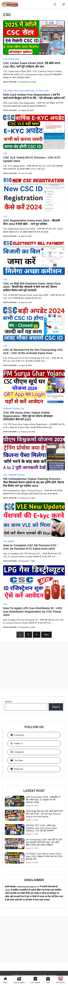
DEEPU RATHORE (10, 82)
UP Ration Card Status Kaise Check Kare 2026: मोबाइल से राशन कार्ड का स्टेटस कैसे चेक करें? (44, 856)
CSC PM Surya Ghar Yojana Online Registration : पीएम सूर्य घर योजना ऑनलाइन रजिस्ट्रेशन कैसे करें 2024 (28, 416)
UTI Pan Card (42, 91)
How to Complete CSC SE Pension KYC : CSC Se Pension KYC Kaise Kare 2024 (30, 547)
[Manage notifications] (60, 978)
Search (8, 701)
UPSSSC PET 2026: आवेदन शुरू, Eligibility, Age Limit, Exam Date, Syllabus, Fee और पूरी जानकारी (42, 828)
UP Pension (60, 982)
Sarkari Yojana (19, 982)
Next (46, 634)
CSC (5, 59)
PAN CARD (29, 91)
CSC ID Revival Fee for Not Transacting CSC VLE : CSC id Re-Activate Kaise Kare (33, 351)
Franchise (13, 59)
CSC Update (35, 982)
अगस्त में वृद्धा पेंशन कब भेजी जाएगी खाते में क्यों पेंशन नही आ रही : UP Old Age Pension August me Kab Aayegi (44, 814)
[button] (55, 4)
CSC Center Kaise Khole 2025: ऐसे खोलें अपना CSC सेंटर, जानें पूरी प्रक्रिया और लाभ (31, 65)
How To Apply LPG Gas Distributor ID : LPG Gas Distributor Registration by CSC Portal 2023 (32, 612)
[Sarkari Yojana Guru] (10, 4)
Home (5, 982)
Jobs (48, 982)
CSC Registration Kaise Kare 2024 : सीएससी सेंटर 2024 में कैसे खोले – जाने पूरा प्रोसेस (31, 222)
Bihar (11, 541)
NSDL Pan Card (16, 91)
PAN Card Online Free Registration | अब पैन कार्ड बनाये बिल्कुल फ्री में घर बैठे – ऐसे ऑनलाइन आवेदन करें (34, 96)
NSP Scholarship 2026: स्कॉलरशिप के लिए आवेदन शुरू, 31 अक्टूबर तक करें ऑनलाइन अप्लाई (43, 800)
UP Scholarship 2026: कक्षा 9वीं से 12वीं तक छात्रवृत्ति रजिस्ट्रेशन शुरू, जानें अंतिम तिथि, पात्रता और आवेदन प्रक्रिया (44, 842)
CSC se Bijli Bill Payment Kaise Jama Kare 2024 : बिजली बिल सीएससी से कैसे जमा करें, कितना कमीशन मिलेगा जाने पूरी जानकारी (32, 287)
